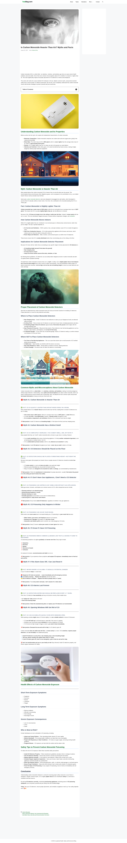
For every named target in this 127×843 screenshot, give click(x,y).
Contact (98, 1)
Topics (77, 1)
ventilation (72, 216)
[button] (103, 2)
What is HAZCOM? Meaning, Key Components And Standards (35, 813)
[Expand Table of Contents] (76, 89)
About (71, 1)
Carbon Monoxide (26, 812)
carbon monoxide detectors (33, 199)
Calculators (84, 1)
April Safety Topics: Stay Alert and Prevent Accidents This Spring (35, 814)
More (90, 1)
